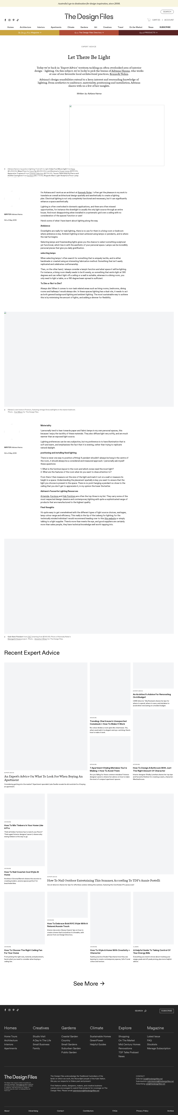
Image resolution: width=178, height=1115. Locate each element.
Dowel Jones (65, 171)
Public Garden (69, 1052)
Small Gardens (69, 1044)
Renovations (125, 1048)
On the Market (135, 27)
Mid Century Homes (129, 1044)
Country (65, 1040)
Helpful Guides (98, 1044)
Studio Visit (39, 1036)
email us (21, 1084)
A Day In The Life (42, 1040)
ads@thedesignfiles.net (155, 1084)
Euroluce (30, 175)
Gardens (84, 27)
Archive (170, 1111)
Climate (71, 27)
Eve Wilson (18, 412)
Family (36, 1048)
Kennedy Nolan (119, 74)
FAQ (149, 1040)
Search (167, 12)
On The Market (127, 1040)
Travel (120, 27)
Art (95, 27)
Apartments (56, 27)
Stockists (152, 1044)
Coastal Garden (69, 1036)
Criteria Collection (36, 173)
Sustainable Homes (100, 1036)
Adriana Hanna (120, 71)
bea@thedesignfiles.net (153, 1079)
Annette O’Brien (41, 639)
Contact (60, 1111)
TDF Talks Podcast (129, 1052)
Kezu (73, 169)
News (150, 27)
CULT (29, 637)
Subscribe (165, 27)
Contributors (88, 1111)
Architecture (25, 27)
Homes (10, 27)
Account (169, 20)
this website (110, 518)
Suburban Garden (71, 1048)
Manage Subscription (159, 1048)
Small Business (41, 1044)
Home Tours (10, 1036)
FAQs (114, 1111)
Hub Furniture (69, 496)
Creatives (107, 27)
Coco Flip (33, 171)
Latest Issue (153, 1036)
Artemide (45, 496)
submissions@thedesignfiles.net (86, 1090)
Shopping (124, 1036)
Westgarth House (14, 639)
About (6, 1111)
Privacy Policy (142, 1111)
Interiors (41, 27)
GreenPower (96, 1040)
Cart (156, 20)
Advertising (33, 1111)
